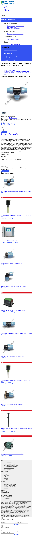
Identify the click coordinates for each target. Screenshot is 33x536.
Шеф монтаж (7, 469)
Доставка (6, 475)
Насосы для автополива (13, 44)
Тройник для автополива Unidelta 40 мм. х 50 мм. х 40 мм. (16, 191)
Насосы (6, 488)
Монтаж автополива (9, 464)
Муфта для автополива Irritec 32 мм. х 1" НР (12, 454)
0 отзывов (4, 116)
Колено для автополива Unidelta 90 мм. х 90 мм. (13, 286)
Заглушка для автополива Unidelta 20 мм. (12, 263)
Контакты (6, 10)
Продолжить (4, 171)
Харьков (7, 510)
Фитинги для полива (9, 70)
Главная (6, 69)
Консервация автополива (11, 466)
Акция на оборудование (13, 28)
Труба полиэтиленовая (10, 486)
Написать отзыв (12, 116)
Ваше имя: (3, 156)
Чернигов (24, 510)
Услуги (5, 6)
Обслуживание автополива (11, 465)
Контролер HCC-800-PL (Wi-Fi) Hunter (10, 240)
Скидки (6, 478)
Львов (29, 508)
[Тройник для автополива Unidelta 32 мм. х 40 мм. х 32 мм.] (17, 109)
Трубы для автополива (13, 39)
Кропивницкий (23, 508)
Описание (5, 134)
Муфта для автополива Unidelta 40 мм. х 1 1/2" (13, 404)
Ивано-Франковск (11, 508)
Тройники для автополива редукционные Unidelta (17, 71)
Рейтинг (3, 157)
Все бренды (7, 498)
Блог (5, 9)
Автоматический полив (10, 484)
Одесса (3, 510)
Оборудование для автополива (15, 26)
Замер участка (8, 462)
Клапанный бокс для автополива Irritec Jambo (13, 310)
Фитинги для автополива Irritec (15, 34)
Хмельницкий (18, 510)
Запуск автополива (9, 468)
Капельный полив (11, 27)
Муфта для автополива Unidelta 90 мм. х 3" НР (13, 356)
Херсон (12, 510)
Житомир (3, 508)
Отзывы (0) (13, 134)
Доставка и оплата (9, 8)
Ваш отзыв (3, 166)
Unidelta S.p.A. (13, 118)
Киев (17, 508)
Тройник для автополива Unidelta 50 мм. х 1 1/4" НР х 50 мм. (16, 333)
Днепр (28, 507)
